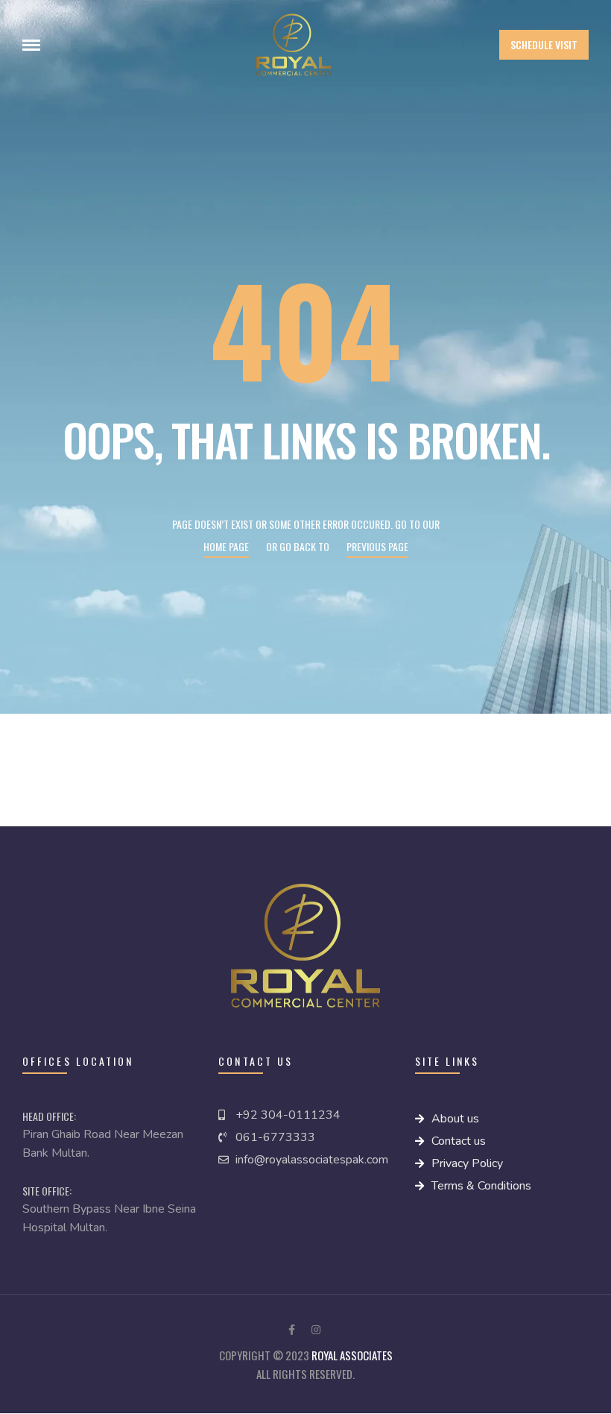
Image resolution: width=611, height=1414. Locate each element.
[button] (544, 45)
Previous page (377, 546)
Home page (226, 546)
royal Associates (352, 1355)
